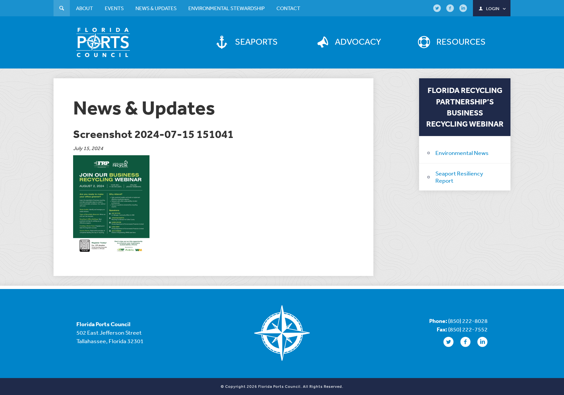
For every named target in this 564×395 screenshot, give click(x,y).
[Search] (62, 9)
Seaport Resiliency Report (459, 177)
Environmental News (462, 152)
